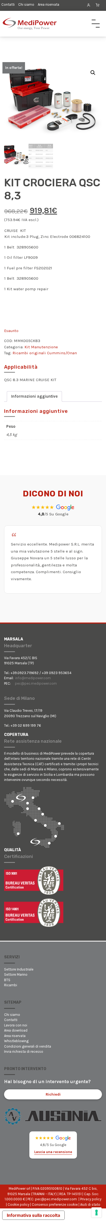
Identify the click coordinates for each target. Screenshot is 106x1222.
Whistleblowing (16, 1041)
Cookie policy (18, 1204)
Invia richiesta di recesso (23, 1051)
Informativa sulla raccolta (33, 1215)
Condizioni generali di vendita (27, 1046)
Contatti (8, 4)
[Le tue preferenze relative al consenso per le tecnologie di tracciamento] (96, 1212)
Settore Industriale (18, 969)
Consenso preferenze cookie (55, 1204)
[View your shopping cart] (97, 5)
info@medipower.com (33, 678)
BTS (7, 980)
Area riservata (48, 4)
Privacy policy (90, 1199)
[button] (93, 73)
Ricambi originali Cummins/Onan (45, 352)
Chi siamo (26, 4)
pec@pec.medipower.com (36, 683)
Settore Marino (15, 974)
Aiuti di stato (90, 1204)
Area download (15, 1030)
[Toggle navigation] (95, 23)
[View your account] (88, 5)
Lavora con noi (15, 1025)
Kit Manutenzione (41, 346)
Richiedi (53, 1094)
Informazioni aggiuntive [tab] (34, 396)
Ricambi (10, 985)
